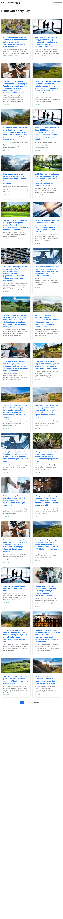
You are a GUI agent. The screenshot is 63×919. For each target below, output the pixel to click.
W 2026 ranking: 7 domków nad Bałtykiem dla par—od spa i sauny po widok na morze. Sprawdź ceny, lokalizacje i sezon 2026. (15, 500)
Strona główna (57, 2)
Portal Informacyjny (10, 2)
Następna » (37, 702)
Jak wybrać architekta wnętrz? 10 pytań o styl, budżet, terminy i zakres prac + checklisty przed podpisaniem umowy (47, 456)
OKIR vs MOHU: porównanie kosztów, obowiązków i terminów (14, 588)
